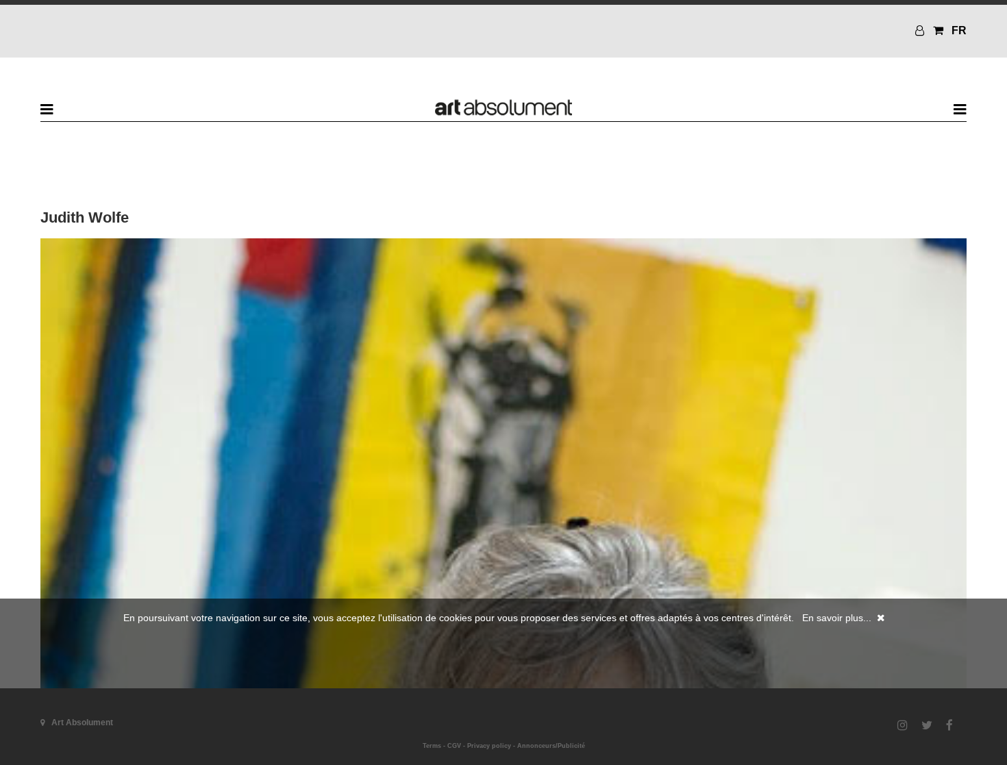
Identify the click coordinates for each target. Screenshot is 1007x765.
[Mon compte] (921, 30)
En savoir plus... (836, 617)
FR (959, 30)
